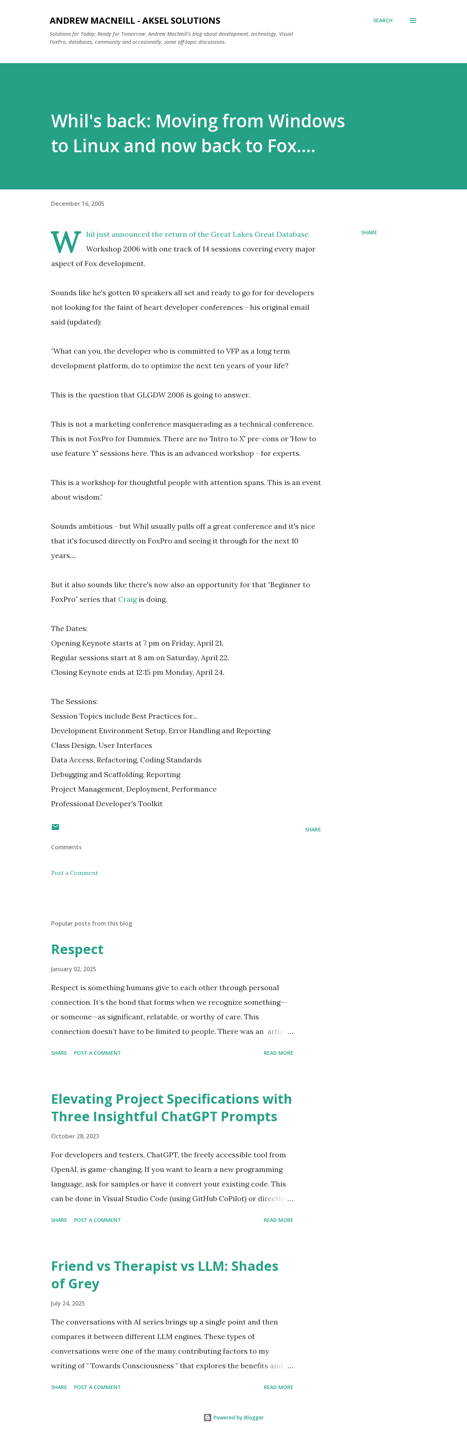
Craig (128, 599)
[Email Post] (55, 829)
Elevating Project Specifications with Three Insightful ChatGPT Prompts (171, 1107)
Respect (77, 949)
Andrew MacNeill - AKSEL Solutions (135, 20)
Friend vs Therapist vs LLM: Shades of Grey (164, 1274)
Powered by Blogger (238, 1417)
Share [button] (369, 232)
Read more (278, 1052)
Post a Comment (74, 872)
